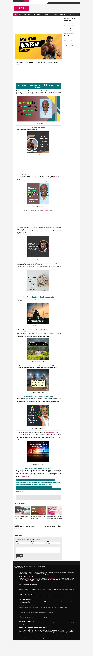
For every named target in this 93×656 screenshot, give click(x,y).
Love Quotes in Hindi (47, 210)
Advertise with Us (51, 3)
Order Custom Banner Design (66, 3)
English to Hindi (63, 14)
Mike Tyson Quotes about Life (55, 482)
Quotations (36, 14)
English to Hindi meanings (57, 601)
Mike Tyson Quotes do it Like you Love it (23, 484)
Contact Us (57, 3)
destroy (55, 176)
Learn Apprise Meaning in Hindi (69, 45)
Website (48, 541)
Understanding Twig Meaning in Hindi (70, 43)
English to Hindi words (30, 578)
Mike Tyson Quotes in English (46, 484)
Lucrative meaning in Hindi (69, 28)
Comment (18, 545)
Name (17, 541)
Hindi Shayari (45, 14)
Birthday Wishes (27, 14)
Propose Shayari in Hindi (42, 329)
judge (47, 365)
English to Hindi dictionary (51, 578)
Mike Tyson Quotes (32, 482)
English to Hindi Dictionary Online (35, 638)
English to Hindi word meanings (39, 629)
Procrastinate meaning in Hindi (69, 25)
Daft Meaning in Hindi (68, 40)
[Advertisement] (38, 25)
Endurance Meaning (67, 35)
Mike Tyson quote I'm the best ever (22, 482)
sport (37, 263)
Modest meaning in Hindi (68, 23)
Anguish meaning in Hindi (68, 30)
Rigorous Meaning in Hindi (68, 33)
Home (20, 14)
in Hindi (65, 38)
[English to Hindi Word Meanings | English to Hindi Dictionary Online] (15, 14)
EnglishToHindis (32, 607)
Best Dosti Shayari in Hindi (52, 432)
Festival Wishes (54, 14)
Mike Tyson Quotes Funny (35, 484)
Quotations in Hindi (19, 491)
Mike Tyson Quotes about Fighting (42, 482)
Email (32, 541)
